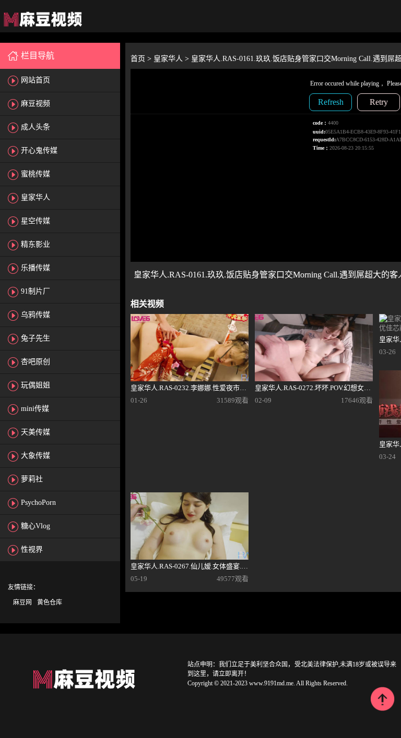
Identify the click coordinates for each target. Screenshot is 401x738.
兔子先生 (35, 338)
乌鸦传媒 (35, 315)
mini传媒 (35, 409)
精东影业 (35, 244)
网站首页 (35, 80)
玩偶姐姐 (35, 385)
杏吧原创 (35, 362)
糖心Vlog (35, 526)
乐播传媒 (35, 268)
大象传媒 (35, 455)
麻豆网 (22, 602)
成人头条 (35, 127)
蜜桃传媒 (35, 174)
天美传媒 (35, 432)
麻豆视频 (35, 103)
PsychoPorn (38, 502)
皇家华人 (35, 197)
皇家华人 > (172, 59)
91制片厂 (35, 291)
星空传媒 (35, 221)
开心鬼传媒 (39, 150)
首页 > (142, 59)
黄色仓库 (49, 602)
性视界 (32, 549)
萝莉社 (32, 479)
